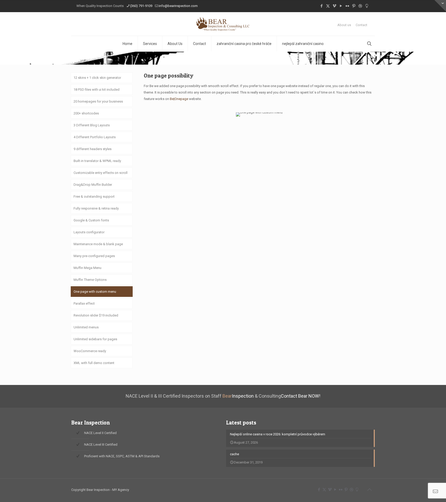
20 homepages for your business (98, 101)
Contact (361, 25)
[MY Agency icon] (367, 6)
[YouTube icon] (341, 6)
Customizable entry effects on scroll (101, 173)
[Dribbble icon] (360, 6)
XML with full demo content (94, 363)
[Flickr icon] (347, 6)
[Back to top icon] (369, 489)
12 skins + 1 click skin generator (97, 78)
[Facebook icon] (321, 6)
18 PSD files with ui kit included (97, 89)
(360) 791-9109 (141, 6)
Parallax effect (84, 303)
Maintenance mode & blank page (98, 244)
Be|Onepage (179, 99)
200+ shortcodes (86, 113)
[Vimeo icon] (334, 6)
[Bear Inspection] (223, 24)
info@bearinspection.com (178, 6)
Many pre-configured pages (94, 256)
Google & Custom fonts (91, 220)
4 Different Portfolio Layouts (95, 137)
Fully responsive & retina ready (96, 208)
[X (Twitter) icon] (328, 6)
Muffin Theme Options (90, 280)
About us (344, 25)
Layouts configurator (89, 232)
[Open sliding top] (440, 6)
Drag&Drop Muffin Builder (93, 185)
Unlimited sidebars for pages (95, 339)
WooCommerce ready (90, 351)
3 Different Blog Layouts (92, 125)
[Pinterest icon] (354, 6)
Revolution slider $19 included (96, 315)
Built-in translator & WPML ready (97, 161)
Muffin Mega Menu (87, 268)
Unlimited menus (86, 327)
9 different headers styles (93, 149)
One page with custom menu (95, 292)
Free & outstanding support (94, 196)
